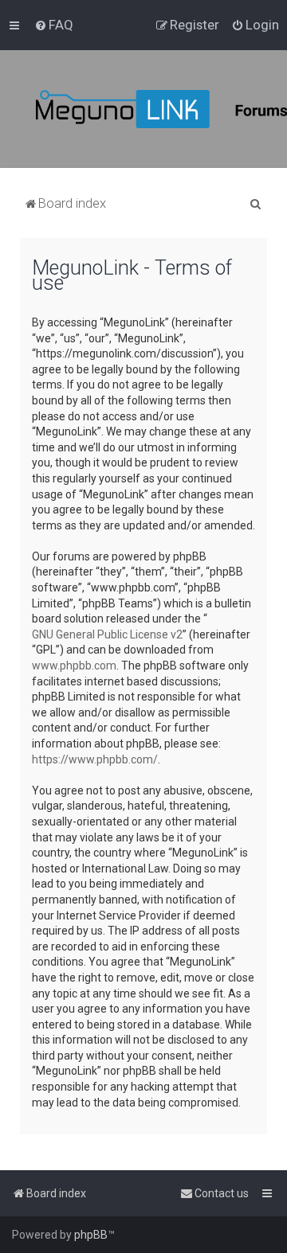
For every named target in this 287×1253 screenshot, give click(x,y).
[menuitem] (53, 25)
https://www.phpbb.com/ (95, 759)
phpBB (91, 1234)
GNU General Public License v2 (107, 634)
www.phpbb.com (74, 665)
